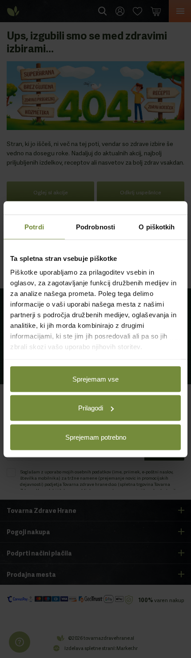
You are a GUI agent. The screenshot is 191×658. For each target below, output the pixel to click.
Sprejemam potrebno (95, 437)
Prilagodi (90, 408)
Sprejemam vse (95, 378)
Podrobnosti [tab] (95, 226)
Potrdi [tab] (34, 226)
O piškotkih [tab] (157, 226)
